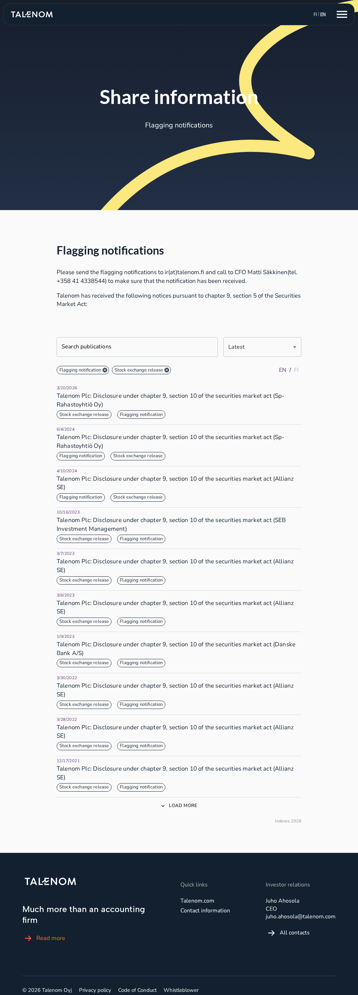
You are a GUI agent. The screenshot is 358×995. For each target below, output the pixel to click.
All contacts (295, 933)
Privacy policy (95, 990)
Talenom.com (197, 901)
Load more (183, 805)
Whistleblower (181, 990)
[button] (83, 370)
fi (315, 15)
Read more (50, 938)
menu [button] (342, 14)
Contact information (205, 910)
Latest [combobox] (236, 347)
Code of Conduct (137, 990)
